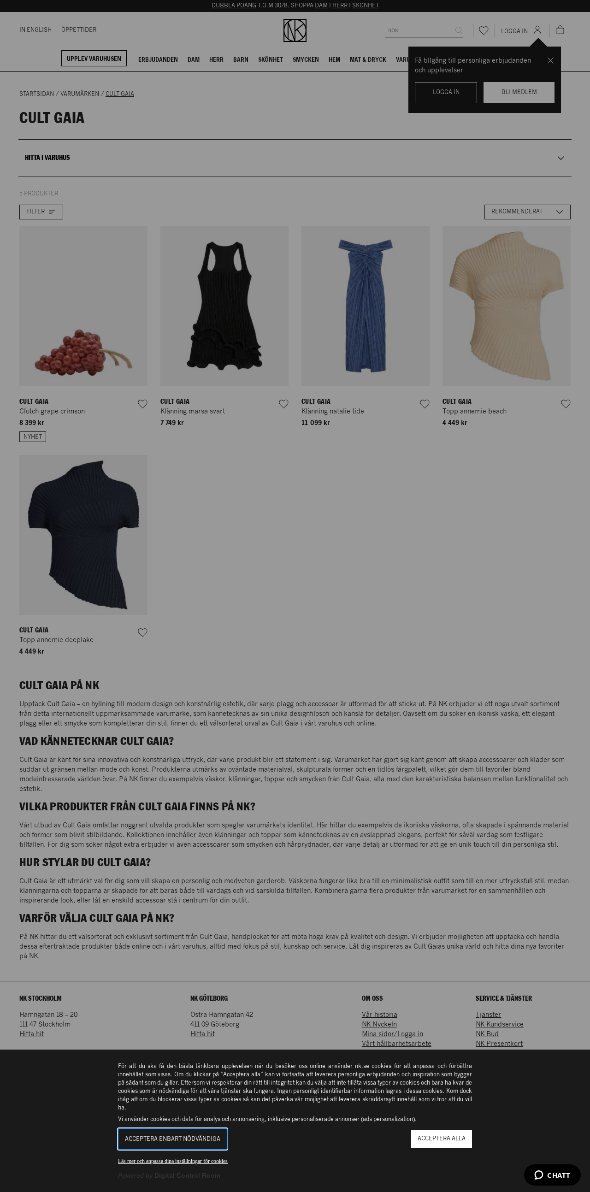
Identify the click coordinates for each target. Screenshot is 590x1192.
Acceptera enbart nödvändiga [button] (172, 1139)
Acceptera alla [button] (442, 1138)
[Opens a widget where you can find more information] (552, 1175)
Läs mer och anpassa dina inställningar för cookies (173, 1161)
